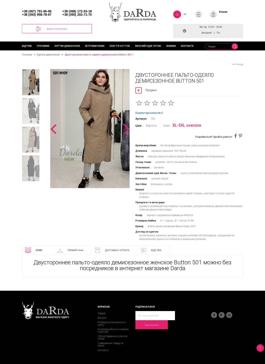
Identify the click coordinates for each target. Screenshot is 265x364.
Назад (239, 64)
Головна (27, 54)
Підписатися (151, 325)
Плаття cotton (120, 46)
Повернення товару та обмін (110, 344)
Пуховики (43, 46)
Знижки (171, 46)
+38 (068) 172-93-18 (77, 11)
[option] (90, 128)
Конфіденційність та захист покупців (113, 330)
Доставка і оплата (117, 250)
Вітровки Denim (94, 46)
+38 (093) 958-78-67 (36, 14)
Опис (39, 250)
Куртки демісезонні (67, 46)
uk (185, 14)
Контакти (187, 46)
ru (177, 14)
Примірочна (75, 250)
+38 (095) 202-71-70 (77, 14)
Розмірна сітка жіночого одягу (112, 323)
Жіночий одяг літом (148, 46)
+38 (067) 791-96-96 (36, 11)
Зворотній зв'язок (57, 28)
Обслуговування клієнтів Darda (112, 337)
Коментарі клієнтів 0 (149, 112)
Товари (102, 313)
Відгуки (27, 46)
